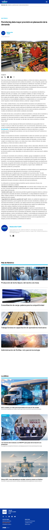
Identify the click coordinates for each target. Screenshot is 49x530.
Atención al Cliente (6, 524)
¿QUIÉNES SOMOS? (29, 522)
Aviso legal (27, 524)
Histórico (4, 18)
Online (10, 510)
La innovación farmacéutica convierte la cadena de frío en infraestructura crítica (26, 5)
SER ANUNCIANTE (6, 522)
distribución (4, 129)
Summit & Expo (12, 511)
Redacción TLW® (10, 33)
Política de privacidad (30, 521)
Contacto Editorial (6, 521)
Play (10, 513)
